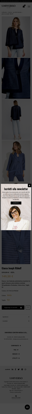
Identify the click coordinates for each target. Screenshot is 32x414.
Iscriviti (16, 203)
